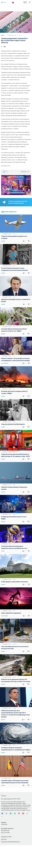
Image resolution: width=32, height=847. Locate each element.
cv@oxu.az (4, 824)
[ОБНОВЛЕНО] (16, 665)
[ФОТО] (16, 440)
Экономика (4, 615)
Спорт (3, 551)
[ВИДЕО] (16, 316)
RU (25, 2)
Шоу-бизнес (4, 363)
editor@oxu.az (5, 830)
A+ (5, 47)
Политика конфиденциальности (10, 841)
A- (1, 46)
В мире (3, 241)
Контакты (4, 839)
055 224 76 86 (5, 832)
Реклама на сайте (6, 836)
